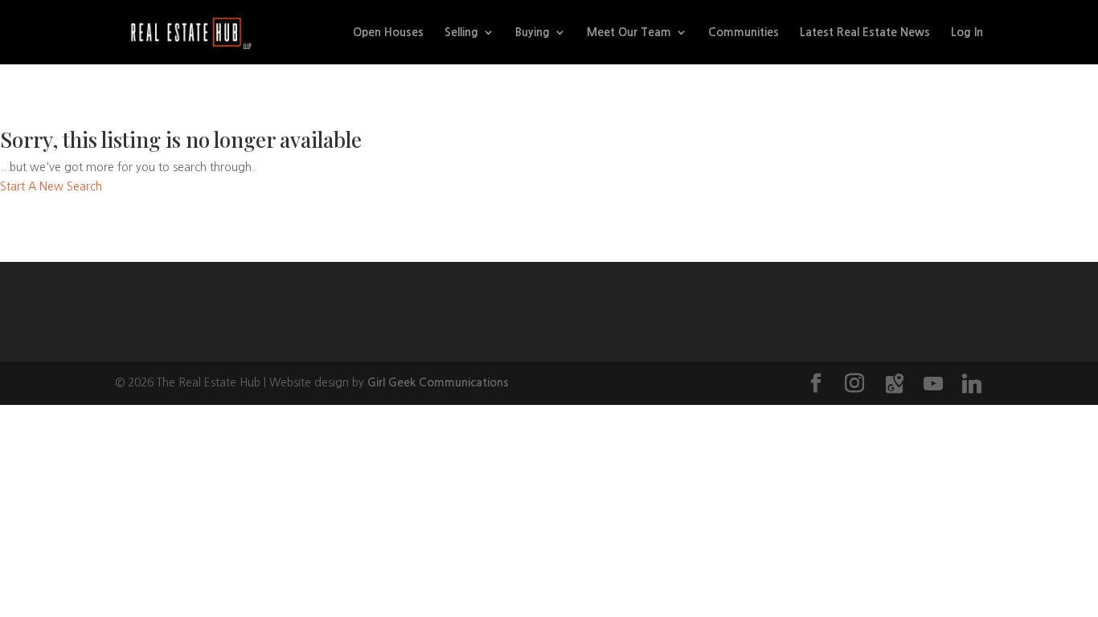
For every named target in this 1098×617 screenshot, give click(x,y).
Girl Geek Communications (438, 382)
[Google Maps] (895, 384)
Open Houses (388, 32)
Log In (967, 32)
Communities (743, 32)
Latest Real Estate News (865, 32)
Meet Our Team (629, 32)
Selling (461, 32)
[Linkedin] (972, 384)
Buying (532, 32)
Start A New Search (51, 186)
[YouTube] (933, 384)
